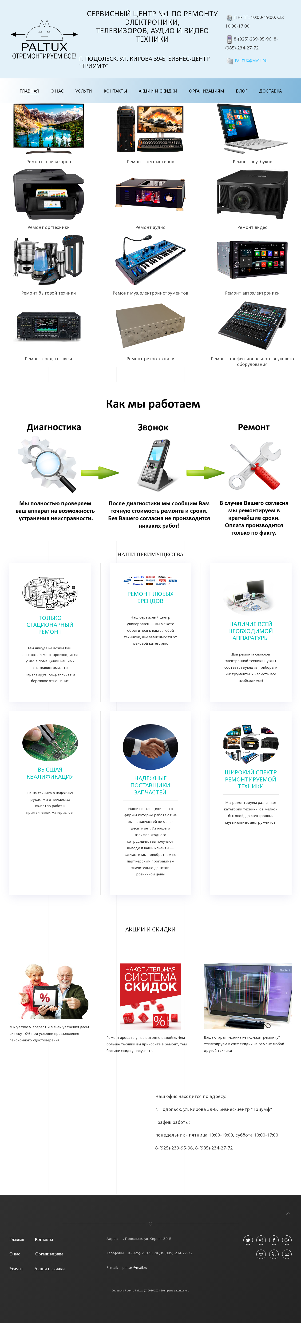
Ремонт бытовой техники (48, 293)
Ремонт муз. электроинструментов (150, 293)
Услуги (83, 91)
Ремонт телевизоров (48, 161)
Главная (29, 91)
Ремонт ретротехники (150, 358)
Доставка (270, 91)
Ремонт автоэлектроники (252, 293)
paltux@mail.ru (134, 1267)
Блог (241, 91)
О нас (57, 91)
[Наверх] (288, 1213)
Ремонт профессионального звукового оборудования (252, 361)
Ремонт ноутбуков (252, 161)
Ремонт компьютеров (150, 161)
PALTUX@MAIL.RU (251, 60)
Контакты (115, 91)
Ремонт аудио (150, 227)
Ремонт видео (252, 227)
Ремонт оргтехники (49, 227)
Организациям (206, 91)
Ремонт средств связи (48, 358)
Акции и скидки (158, 91)
